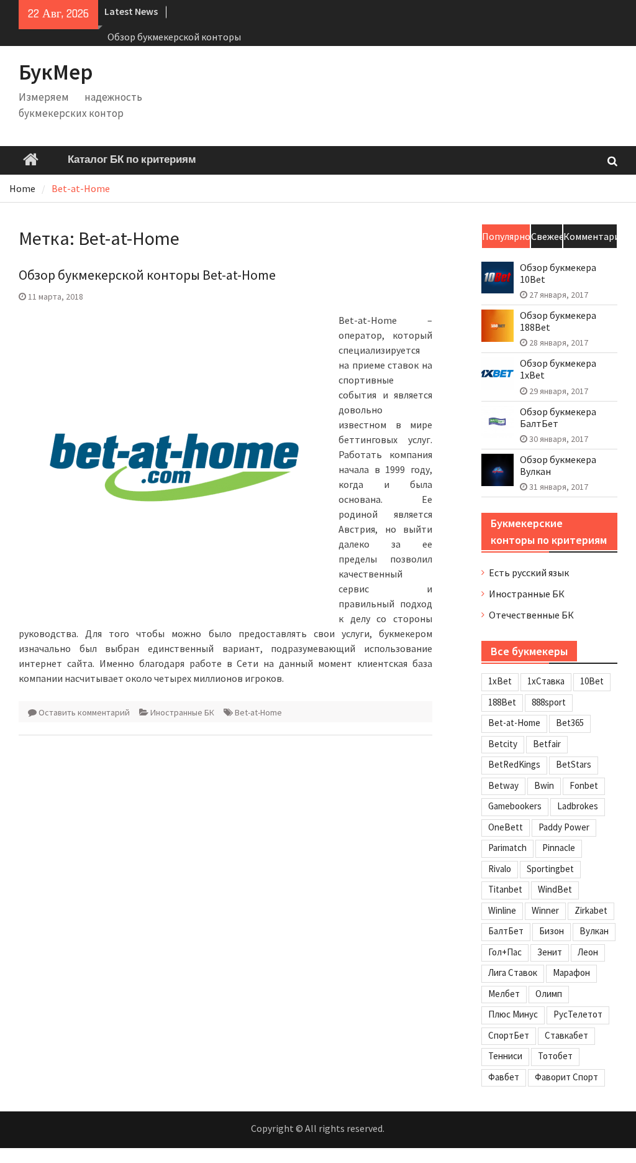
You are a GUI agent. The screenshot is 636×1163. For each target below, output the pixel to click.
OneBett (505, 827)
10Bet (592, 681)
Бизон (551, 931)
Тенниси (505, 1056)
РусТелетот (577, 1014)
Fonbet (584, 785)
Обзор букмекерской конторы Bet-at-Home (147, 274)
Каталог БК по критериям (132, 160)
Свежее (546, 236)
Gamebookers (515, 806)
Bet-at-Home (258, 712)
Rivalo (499, 869)
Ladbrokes (577, 806)
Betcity (502, 744)
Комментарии (589, 236)
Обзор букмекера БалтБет (558, 418)
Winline (502, 910)
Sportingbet (550, 869)
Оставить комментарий (84, 712)
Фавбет (503, 1077)
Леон (588, 952)
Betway (503, 785)
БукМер (56, 72)
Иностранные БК (182, 712)
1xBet (500, 681)
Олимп (548, 994)
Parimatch (507, 847)
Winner (545, 910)
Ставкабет (566, 1035)
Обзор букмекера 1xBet (558, 369)
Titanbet (505, 889)
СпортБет (508, 1035)
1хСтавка (546, 681)
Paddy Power (563, 827)
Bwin (544, 785)
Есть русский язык (529, 572)
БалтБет (506, 931)
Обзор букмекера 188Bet (558, 321)
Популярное (506, 236)
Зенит (549, 952)
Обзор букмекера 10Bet (558, 273)
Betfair (547, 744)
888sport (549, 702)
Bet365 (570, 723)
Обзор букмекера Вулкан (558, 465)
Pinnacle (558, 847)
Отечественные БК (531, 615)
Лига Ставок (512, 972)
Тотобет (555, 1056)
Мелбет (504, 994)
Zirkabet (591, 910)
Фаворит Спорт (566, 1077)
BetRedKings (514, 764)
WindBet (555, 889)
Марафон (571, 972)
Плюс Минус (513, 1014)
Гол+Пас (505, 952)
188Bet (502, 702)
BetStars (573, 764)
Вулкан (594, 931)
